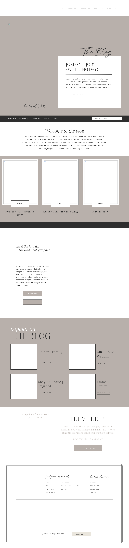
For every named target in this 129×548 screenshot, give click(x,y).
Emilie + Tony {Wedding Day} (60, 211)
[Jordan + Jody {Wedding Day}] (40, 62)
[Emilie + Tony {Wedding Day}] (60, 182)
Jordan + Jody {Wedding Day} (82, 66)
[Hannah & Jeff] (101, 182)
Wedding (20, 203)
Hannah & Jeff (101, 211)
